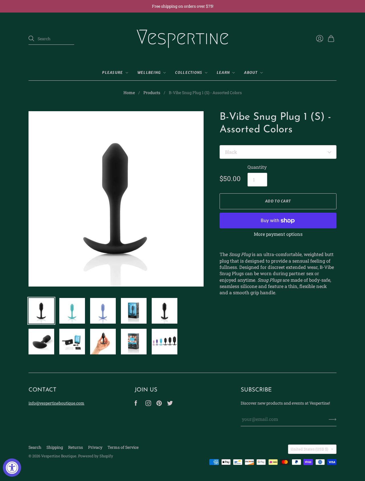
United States (309, 449)
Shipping (54, 447)
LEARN (223, 72)
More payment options (278, 234)
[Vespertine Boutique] (182, 38)
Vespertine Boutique (58, 455)
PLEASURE (112, 72)
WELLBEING (149, 72)
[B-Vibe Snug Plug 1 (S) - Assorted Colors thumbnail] (41, 311)
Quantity (257, 167)
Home (129, 92)
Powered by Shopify (95, 455)
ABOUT (251, 72)
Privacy (95, 447)
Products (151, 92)
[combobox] (51, 39)
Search (35, 447)
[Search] (31, 38)
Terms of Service (123, 447)
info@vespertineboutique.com (56, 403)
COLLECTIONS (188, 72)
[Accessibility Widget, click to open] (12, 467)
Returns (75, 447)
